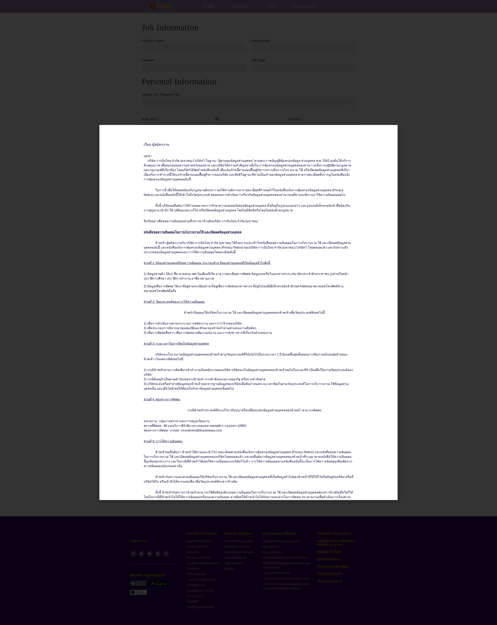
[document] (248, 312)
